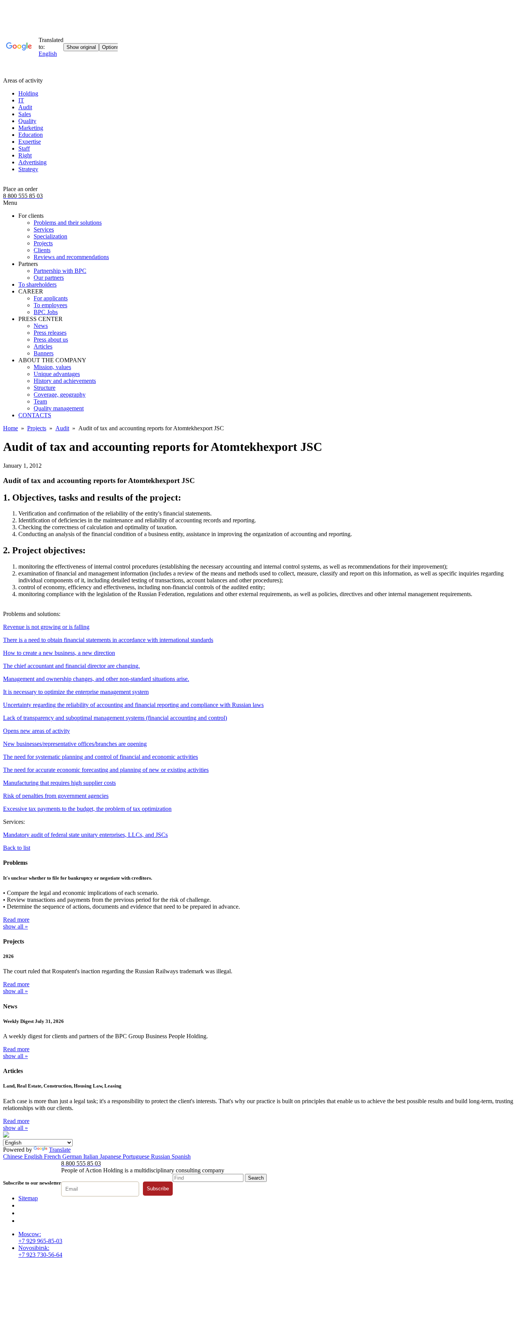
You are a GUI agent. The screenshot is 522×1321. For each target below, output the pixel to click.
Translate (60, 1149)
